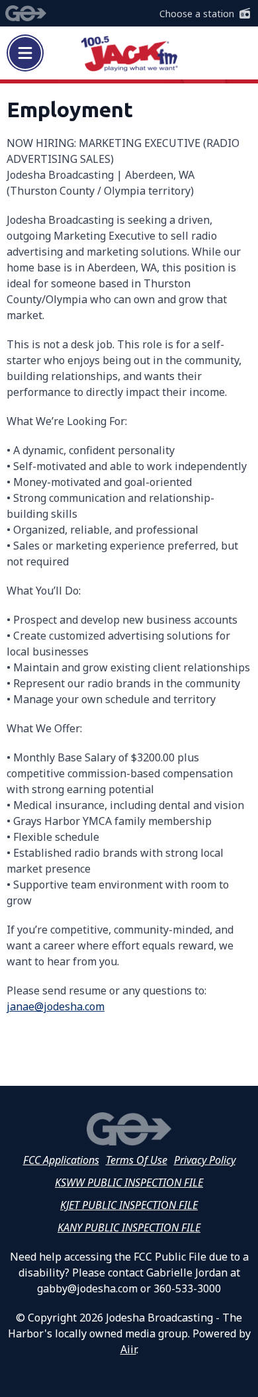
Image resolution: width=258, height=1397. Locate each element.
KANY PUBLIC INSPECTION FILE (129, 1227)
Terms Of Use (136, 1160)
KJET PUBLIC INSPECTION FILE (129, 1205)
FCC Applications (61, 1160)
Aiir (128, 1349)
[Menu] (25, 53)
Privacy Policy (205, 1160)
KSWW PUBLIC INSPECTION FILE (129, 1182)
